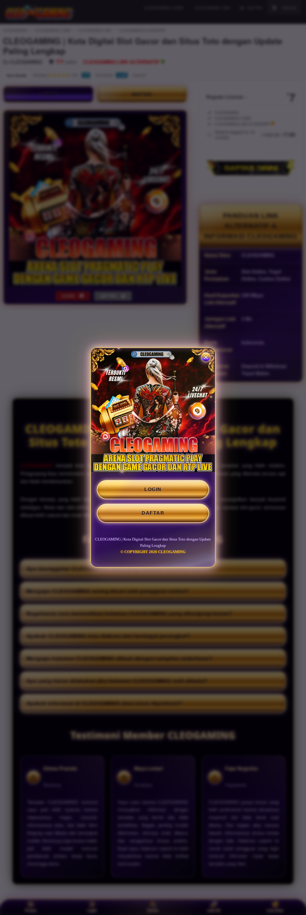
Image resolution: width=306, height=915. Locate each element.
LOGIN (153, 489)
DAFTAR (153, 513)
